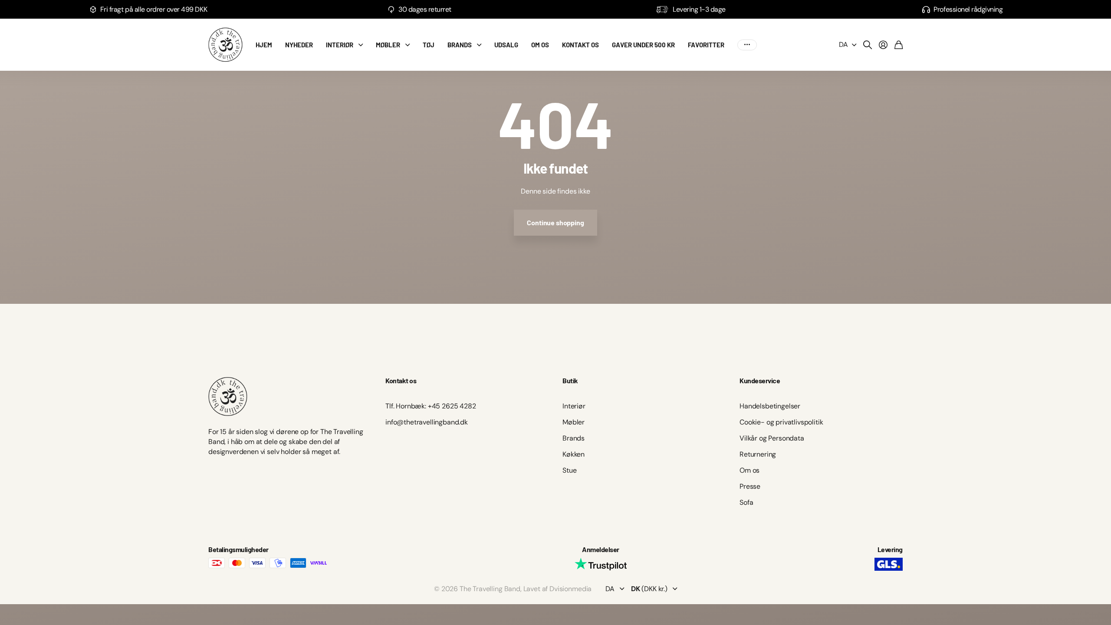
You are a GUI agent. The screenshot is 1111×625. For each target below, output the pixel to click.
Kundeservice (760, 380)
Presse (750, 486)
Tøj (428, 45)
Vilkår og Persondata (772, 438)
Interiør (339, 45)
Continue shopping (555, 222)
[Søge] (867, 44)
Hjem (264, 45)
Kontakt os (580, 45)
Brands (573, 438)
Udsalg (506, 45)
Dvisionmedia (570, 588)
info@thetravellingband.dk (426, 422)
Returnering (758, 454)
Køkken (573, 454)
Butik (570, 380)
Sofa (746, 502)
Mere (747, 45)
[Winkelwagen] (898, 44)
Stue (569, 470)
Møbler (388, 45)
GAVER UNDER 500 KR (643, 45)
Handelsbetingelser (770, 406)
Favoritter (706, 45)
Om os (540, 45)
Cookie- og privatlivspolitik (781, 422)
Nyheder (299, 45)
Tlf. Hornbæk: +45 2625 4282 (430, 406)
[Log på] (883, 44)
